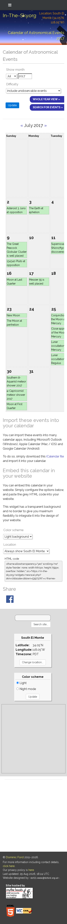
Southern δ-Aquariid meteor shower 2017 (16, 381)
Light (23, 683)
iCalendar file (55, 456)
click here (9, 866)
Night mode (27, 689)
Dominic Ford (15, 857)
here (31, 869)
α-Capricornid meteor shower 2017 (16, 394)
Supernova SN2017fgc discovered (58, 247)
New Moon (13, 315)
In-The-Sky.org (19, 15)
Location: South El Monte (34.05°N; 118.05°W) (51, 18)
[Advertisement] (33, 738)
